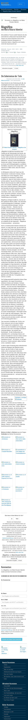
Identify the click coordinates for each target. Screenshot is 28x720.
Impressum (7, 716)
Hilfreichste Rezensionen (9, 683)
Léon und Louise (8, 695)
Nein (17, 518)
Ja (11, 518)
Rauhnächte (7, 667)
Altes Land (7, 690)
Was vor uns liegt (8, 669)
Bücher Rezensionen (8, 705)
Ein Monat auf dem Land (10, 697)
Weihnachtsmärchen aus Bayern (12, 671)
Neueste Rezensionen (8, 662)
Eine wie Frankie (8, 674)
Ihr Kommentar (5, 580)
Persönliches (7, 709)
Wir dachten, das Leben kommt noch (14, 676)
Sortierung (14, 17)
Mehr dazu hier (20, 65)
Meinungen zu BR (8, 711)
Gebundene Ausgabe (7, 68)
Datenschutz (7, 719)
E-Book (16, 68)
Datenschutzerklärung (7, 538)
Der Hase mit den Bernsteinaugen (13, 688)
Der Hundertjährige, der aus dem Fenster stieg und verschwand (12, 693)
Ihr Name (4, 593)
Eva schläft (7, 686)
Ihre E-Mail (4, 599)
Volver (5, 664)
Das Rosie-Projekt (9, 700)
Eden (5, 679)
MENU (21, 4)
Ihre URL (3, 605)
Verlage (6, 707)
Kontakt (6, 714)
